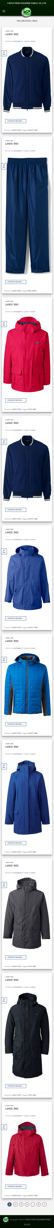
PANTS (34, 291)
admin (33, 41)
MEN (36, 130)
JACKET (30, 130)
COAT (30, 409)
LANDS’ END (11, 34)
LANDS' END (9, 31)
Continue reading (15, 121)
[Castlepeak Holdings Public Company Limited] (27, 12)
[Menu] (3, 11)
